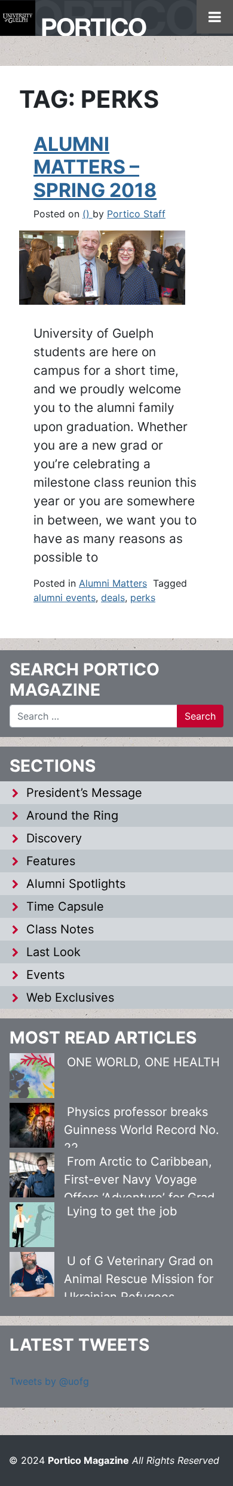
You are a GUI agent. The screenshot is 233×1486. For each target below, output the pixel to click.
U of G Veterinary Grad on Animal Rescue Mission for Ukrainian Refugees (138, 1279)
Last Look (53, 952)
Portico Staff (136, 214)
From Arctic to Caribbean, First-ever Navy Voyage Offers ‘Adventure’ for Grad (139, 1179)
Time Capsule (65, 906)
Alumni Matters (113, 583)
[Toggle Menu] (215, 17)
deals (113, 598)
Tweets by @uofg (49, 1381)
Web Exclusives (70, 997)
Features (50, 861)
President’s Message (84, 793)
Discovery (54, 838)
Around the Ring (72, 815)
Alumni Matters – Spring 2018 (95, 167)
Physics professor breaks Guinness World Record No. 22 (141, 1130)
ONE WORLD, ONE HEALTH (143, 1062)
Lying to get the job (122, 1211)
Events (45, 975)
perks (142, 598)
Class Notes (60, 929)
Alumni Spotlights (75, 884)
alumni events (64, 598)
